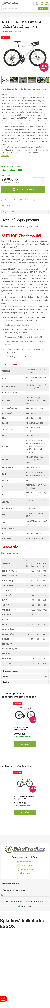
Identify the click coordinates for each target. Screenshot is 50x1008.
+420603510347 (27, 869)
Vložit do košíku (25, 189)
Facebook (26, 873)
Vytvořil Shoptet (26, 906)
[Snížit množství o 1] (43, 182)
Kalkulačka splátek (12, 182)
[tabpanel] (25, 724)
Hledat (43, 8)
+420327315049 (27, 866)
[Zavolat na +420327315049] (33, 3)
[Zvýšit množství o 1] (43, 179)
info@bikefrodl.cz (26, 862)
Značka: (6, 205)
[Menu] (47, 3)
